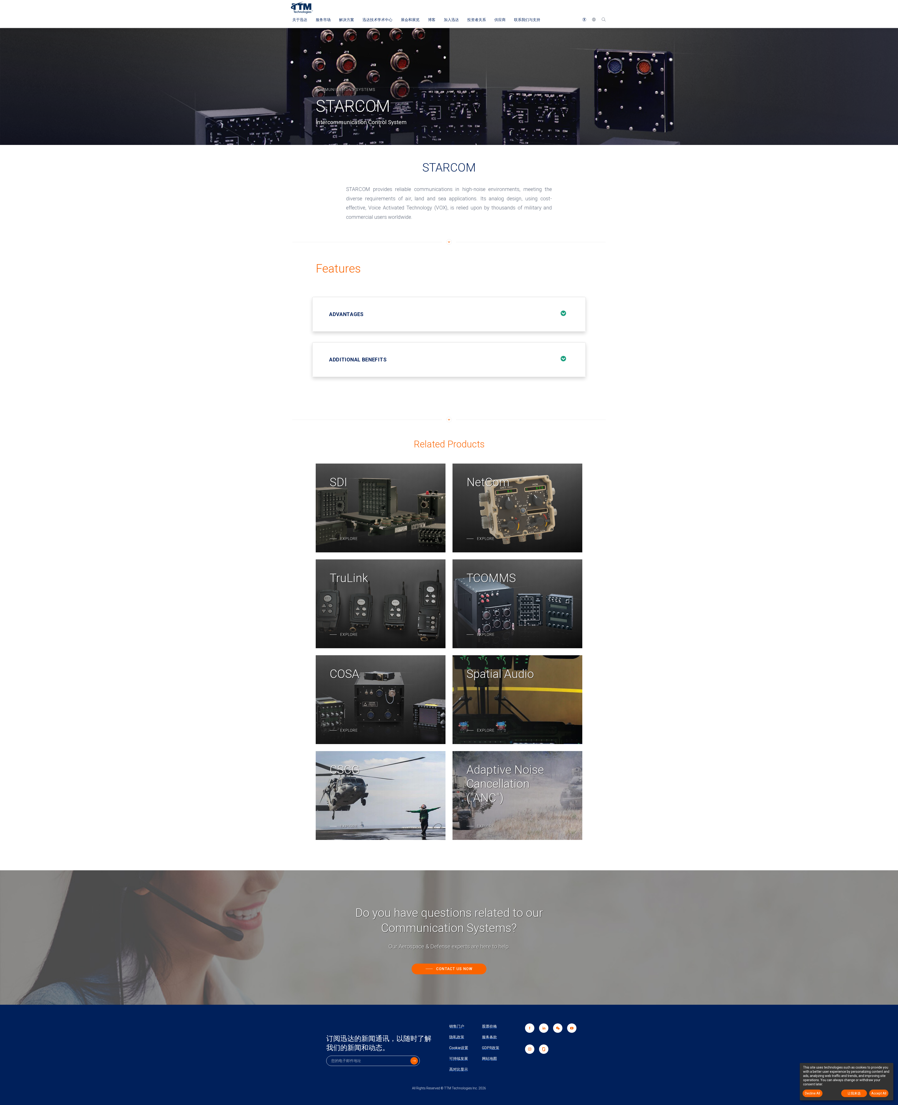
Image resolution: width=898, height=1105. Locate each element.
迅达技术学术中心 (377, 20)
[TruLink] (380, 603)
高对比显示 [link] (458, 1069)
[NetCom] (517, 508)
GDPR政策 (490, 1048)
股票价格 (489, 1026)
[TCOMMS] (517, 603)
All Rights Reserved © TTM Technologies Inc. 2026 (449, 1088)
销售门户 (456, 1026)
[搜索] (603, 19)
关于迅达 (299, 20)
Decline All (812, 1093)
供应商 (500, 20)
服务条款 (489, 1037)
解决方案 (346, 20)
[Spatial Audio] (517, 699)
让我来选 (854, 1093)
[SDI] (380, 508)
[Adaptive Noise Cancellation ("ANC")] (517, 795)
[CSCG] (380, 795)
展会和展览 (410, 20)
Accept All (878, 1093)
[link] (555, 1033)
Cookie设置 (458, 1048)
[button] (584, 20)
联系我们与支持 (527, 20)
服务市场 (323, 20)
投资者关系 (476, 20)
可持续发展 (458, 1058)
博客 (431, 20)
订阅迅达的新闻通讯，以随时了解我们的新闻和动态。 (378, 1043)
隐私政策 (456, 1037)
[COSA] (380, 699)
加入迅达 (451, 20)
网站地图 (489, 1058)
